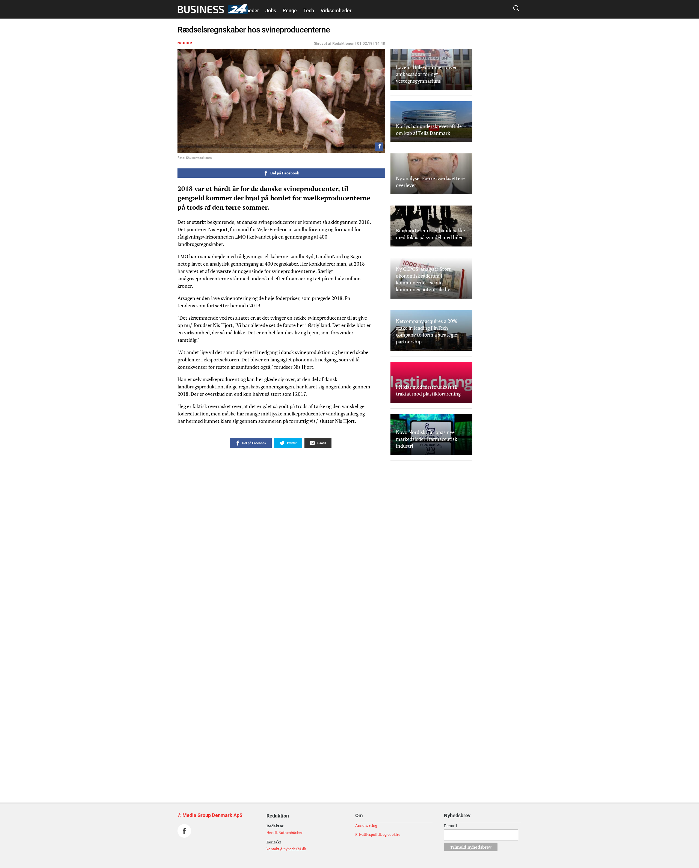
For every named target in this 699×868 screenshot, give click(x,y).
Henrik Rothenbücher (284, 832)
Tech (308, 10)
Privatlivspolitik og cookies (377, 834)
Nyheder (249, 10)
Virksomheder (336, 10)
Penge (290, 10)
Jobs (270, 10)
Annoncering (366, 825)
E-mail (450, 826)
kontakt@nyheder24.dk (286, 848)
